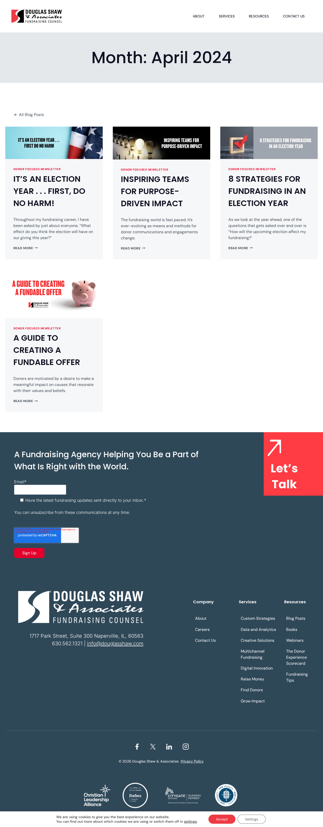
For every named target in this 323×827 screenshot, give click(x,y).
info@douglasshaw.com (115, 643)
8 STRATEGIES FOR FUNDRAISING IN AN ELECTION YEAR (267, 191)
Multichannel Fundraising (252, 654)
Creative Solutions (257, 640)
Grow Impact (253, 701)
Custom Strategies (258, 618)
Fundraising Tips (297, 677)
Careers (202, 629)
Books (291, 629)
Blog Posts (295, 618)
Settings (251, 819)
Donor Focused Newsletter (37, 169)
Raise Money (252, 679)
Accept (222, 819)
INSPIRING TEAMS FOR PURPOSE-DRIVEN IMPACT (155, 191)
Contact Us (294, 16)
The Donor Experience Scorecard (296, 657)
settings (190, 821)
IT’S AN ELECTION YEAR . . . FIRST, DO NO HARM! (49, 191)
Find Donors (252, 690)
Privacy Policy (192, 761)
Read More (25, 248)
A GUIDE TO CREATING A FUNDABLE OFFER (46, 350)
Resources (259, 16)
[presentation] (54, 143)
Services (227, 16)
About (199, 16)
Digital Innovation (257, 668)
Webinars (295, 640)
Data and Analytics (258, 629)
